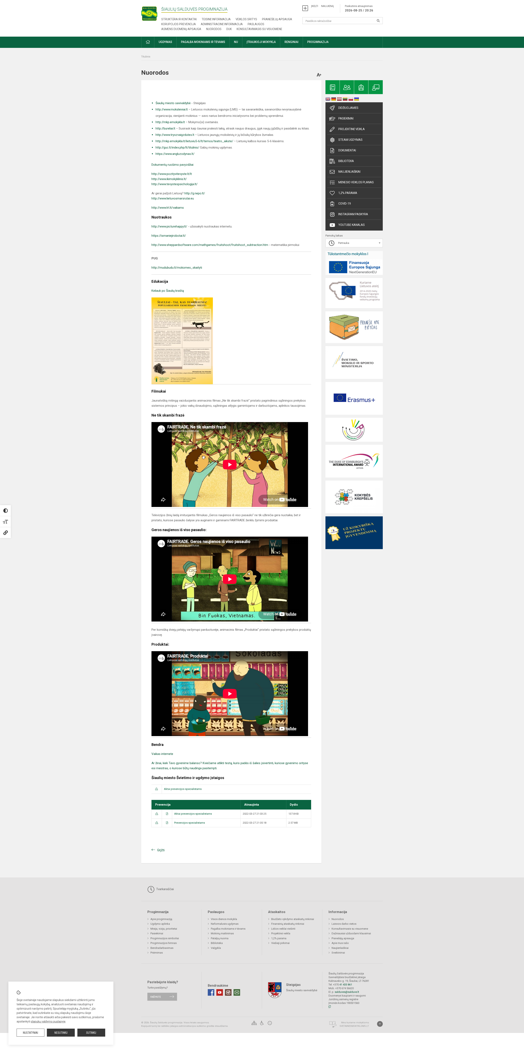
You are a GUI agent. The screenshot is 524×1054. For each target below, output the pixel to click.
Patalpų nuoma (219, 938)
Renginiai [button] (291, 42)
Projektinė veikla (351, 129)
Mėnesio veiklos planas (356, 182)
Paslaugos (256, 24)
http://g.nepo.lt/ (194, 193)
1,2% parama (347, 193)
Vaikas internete (162, 754)
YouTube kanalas (351, 224)
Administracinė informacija (222, 24)
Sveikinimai (338, 952)
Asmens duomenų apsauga (181, 29)
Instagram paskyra (353, 214)
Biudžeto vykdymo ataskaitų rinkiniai (292, 919)
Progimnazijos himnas (163, 943)
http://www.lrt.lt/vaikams (167, 207)
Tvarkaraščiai (164, 889)
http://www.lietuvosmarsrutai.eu (172, 198)
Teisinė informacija (216, 19)
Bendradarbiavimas (161, 947)
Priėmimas (156, 952)
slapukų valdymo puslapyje (48, 1021)
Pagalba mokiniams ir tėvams (228, 928)
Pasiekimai (345, 118)
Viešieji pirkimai (280, 943)
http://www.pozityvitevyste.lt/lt (171, 174)
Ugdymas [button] (165, 42)
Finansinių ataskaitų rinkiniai (287, 923)
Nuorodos (213, 29)
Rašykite (155, 996)
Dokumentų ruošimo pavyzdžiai (172, 165)
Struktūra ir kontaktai (179, 19)
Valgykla (216, 947)
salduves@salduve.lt (347, 991)
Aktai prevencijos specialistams (183, 788)
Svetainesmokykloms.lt (354, 1026)
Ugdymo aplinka (160, 923)
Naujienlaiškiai (349, 171)
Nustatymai (30, 1032)
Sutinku (91, 1032)
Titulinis (145, 56)
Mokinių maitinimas (222, 933)
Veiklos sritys (246, 19)
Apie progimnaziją (161, 919)
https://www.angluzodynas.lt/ (175, 154)
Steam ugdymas (350, 139)
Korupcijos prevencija (178, 24)
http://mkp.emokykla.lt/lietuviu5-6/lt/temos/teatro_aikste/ (194, 141)
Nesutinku (61, 1032)
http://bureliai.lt (165, 128)
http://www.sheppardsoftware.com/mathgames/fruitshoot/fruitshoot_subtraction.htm (209, 245)
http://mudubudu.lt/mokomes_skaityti (176, 267)
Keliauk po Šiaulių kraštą (167, 291)
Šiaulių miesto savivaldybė (173, 103)
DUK (229, 29)
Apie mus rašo (340, 943)
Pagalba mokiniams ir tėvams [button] (203, 42)
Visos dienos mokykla (224, 919)
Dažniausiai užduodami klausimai (351, 933)
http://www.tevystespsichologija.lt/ (174, 184)
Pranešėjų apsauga (277, 19)
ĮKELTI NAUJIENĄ (322, 6)
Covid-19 (344, 203)
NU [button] (236, 42)
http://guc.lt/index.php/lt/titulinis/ (177, 147)
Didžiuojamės (348, 107)
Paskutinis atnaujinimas (359, 8)
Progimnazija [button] (318, 42)
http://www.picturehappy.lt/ (169, 226)
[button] (147, 42)
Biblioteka (346, 161)
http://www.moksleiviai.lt (172, 109)
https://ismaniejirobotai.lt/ (168, 236)
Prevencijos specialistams (189, 822)
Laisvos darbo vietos (344, 923)
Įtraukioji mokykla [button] (261, 42)
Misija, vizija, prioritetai (163, 928)
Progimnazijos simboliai (164, 938)
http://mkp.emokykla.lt (170, 122)
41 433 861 (345, 984)
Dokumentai (347, 150)
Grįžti (161, 850)
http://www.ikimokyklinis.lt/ (169, 179)
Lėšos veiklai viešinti (283, 928)
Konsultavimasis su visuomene (259, 29)
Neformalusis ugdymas (224, 923)
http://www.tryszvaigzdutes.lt (175, 135)
